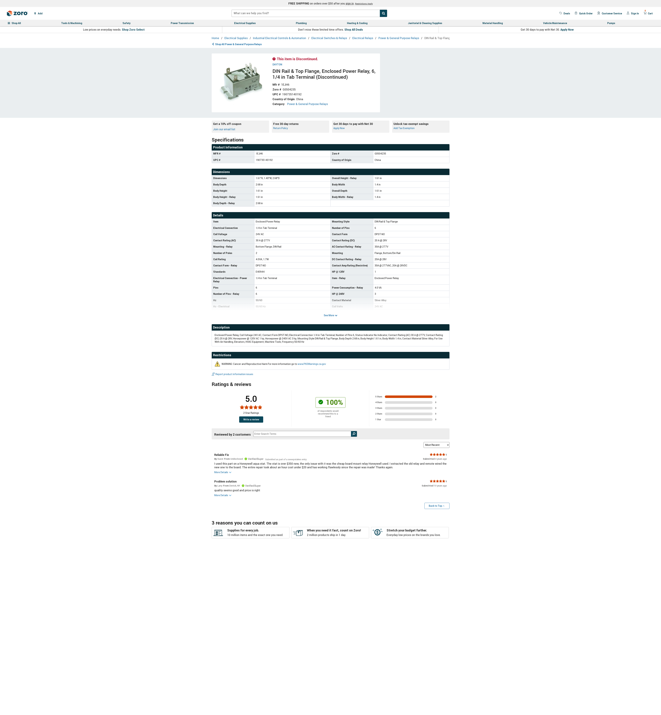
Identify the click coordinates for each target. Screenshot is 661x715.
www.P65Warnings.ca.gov (312, 364)
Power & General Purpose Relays (307, 104)
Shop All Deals (353, 29)
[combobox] (309, 13)
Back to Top (435, 505)
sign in (350, 3)
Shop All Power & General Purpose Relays (238, 44)
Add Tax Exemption (404, 128)
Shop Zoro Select (133, 29)
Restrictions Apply (364, 3)
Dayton (277, 64)
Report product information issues (234, 374)
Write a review (251, 419)
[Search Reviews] (354, 434)
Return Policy (280, 128)
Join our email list (224, 129)
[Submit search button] (383, 13)
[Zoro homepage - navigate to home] (17, 13)
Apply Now (567, 29)
